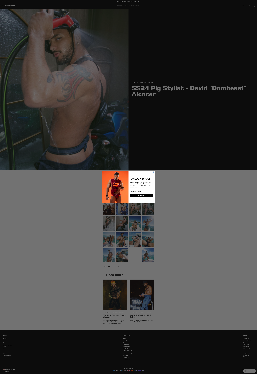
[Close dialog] (153, 172)
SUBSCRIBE (141, 195)
